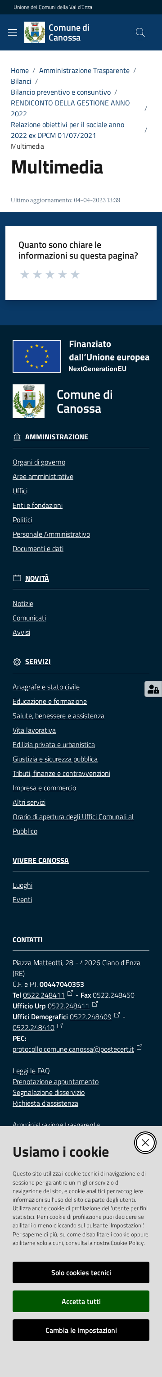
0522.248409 (91, 1016)
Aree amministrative (43, 476)
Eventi (22, 899)
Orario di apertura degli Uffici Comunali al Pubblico (73, 823)
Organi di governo (39, 461)
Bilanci (21, 81)
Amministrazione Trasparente (84, 70)
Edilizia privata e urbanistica (54, 744)
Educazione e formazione (50, 701)
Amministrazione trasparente (56, 1124)
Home (20, 70)
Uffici (20, 490)
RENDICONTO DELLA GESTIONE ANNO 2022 (70, 108)
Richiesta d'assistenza (45, 1103)
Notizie (23, 603)
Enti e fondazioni (38, 505)
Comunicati (29, 617)
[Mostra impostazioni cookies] (153, 689)
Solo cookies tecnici (81, 1272)
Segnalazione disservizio (49, 1092)
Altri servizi (29, 802)
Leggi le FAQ (31, 1070)
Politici (22, 519)
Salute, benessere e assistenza (58, 715)
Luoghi (22, 885)
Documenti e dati (38, 548)
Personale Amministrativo (51, 534)
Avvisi (21, 632)
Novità (37, 578)
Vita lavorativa (34, 730)
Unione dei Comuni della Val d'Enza (53, 7)
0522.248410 (33, 1027)
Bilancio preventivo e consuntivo (61, 92)
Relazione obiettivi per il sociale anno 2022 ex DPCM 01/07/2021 (67, 130)
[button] (140, 32)
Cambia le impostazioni (81, 1330)
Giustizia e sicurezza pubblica (55, 758)
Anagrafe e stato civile (46, 686)
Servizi (38, 661)
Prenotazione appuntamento (56, 1081)
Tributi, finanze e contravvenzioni (61, 773)
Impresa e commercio (44, 787)
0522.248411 (44, 994)
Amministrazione (56, 437)
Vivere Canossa (41, 860)
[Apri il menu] (12, 32)
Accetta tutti (81, 1301)
